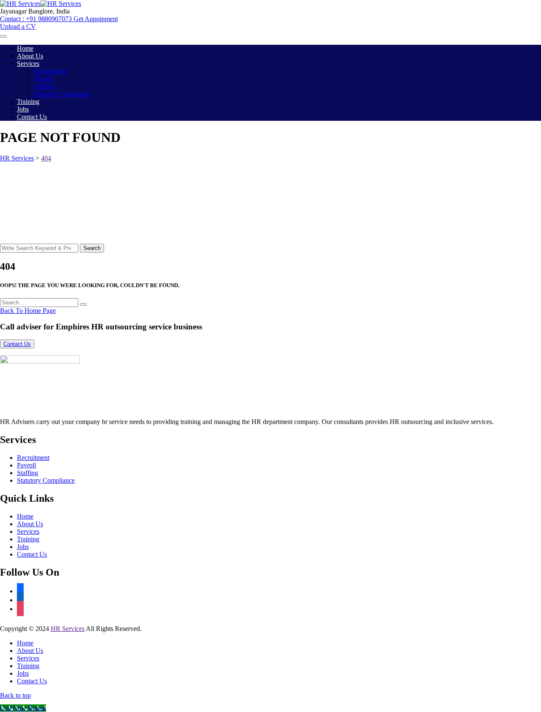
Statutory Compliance (63, 94)
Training (28, 101)
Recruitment (50, 71)
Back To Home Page (28, 310)
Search (92, 248)
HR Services (68, 628)
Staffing (44, 86)
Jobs (23, 109)
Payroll (43, 78)
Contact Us (32, 116)
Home (25, 48)
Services (28, 63)
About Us (30, 56)
